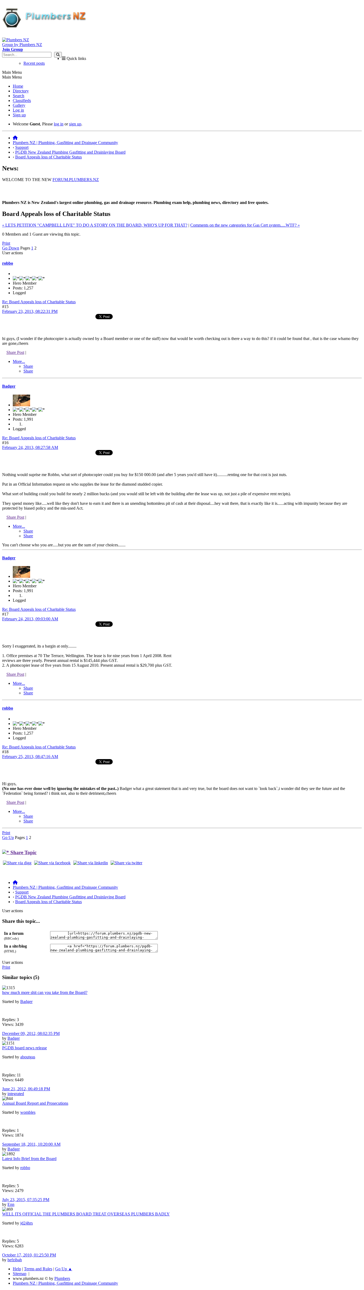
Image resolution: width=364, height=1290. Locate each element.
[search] (58, 55)
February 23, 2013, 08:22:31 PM (30, 311)
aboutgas (27, 1057)
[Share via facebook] (52, 863)
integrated (15, 1093)
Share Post (15, 352)
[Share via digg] (17, 863)
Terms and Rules (38, 1269)
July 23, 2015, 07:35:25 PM (25, 1199)
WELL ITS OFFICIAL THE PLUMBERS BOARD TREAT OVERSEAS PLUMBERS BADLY (86, 1214)
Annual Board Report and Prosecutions (35, 1103)
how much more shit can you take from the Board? (44, 992)
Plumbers (62, 1278)
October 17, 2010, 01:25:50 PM (29, 1255)
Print (6, 243)
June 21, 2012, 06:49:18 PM (26, 1089)
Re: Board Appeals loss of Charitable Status (39, 302)
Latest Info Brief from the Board (29, 1158)
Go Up (8, 837)
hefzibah (14, 1260)
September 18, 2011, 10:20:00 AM (31, 1144)
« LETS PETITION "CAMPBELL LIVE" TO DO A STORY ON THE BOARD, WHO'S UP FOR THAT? (94, 225)
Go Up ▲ (63, 1269)
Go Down (10, 248)
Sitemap (19, 1273)
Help (17, 1269)
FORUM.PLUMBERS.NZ (75, 179)
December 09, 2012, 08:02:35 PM (31, 1033)
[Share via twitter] (126, 863)
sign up (75, 124)
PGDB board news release (24, 1048)
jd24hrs (26, 1223)
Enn (10, 1204)
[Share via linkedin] (90, 863)
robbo (7, 263)
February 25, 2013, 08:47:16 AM (30, 756)
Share (28, 366)
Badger (8, 386)
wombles (27, 1112)
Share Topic (23, 852)
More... (19, 361)
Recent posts (34, 63)
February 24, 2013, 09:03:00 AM (30, 619)
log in (58, 124)
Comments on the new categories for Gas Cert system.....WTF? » (245, 225)
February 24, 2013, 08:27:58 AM (30, 447)
